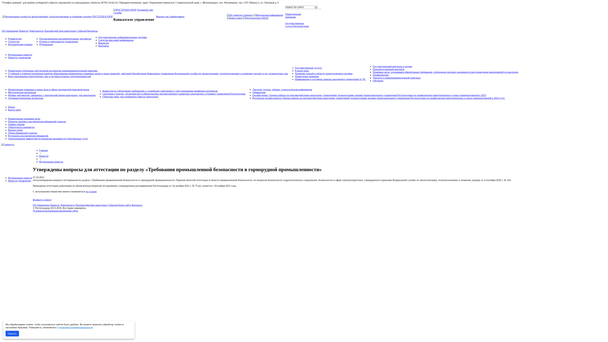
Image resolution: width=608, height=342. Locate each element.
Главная (43, 150)
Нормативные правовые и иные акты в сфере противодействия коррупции (48, 89)
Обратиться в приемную (21, 127)
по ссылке (91, 191)
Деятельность (67, 205)
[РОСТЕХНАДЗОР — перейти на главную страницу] (57, 16)
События (112, 205)
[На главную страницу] (240, 15)
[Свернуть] (7, 144)
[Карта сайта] (234, 18)
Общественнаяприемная (293, 15)
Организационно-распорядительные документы (65, 38)
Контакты (103, 45)
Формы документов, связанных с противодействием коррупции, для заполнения (51, 95)
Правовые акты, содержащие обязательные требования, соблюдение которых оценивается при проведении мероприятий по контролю (445, 72)
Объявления (259, 92)
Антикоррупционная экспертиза (25, 98)
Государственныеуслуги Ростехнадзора (297, 25)
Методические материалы (22, 92)
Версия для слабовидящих (170, 16)
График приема (16, 124)
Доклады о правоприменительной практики (397, 77)
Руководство (15, 38)
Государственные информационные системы (122, 37)
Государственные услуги (308, 67)
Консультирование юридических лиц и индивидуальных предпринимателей (49, 76)
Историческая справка (20, 44)
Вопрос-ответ (15, 130)
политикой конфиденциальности (76, 327)
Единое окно (302, 70)
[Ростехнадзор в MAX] (256, 18)
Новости (43, 156)
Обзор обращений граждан (22, 133)
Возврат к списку (42, 199)
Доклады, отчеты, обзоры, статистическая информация (282, 89)
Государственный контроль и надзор (392, 66)
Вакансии (103, 43)
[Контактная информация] (268, 15)
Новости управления (19, 57)
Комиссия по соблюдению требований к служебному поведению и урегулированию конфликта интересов (160, 91)
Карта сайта (14, 109)
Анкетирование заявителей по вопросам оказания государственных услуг (48, 138)
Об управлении (41, 205)
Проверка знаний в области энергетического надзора (323, 73)
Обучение (378, 80)
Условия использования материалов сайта (55, 210)
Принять (12, 333)
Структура (13, 41)
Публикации (46, 44)
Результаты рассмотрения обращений (28, 135)
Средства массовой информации (116, 40)
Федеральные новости (20, 54)
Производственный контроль (388, 69)
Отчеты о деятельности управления (58, 41)
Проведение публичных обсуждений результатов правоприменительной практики (53, 70)
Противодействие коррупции (91, 205)
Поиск (11, 107)
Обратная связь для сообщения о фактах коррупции (130, 96)
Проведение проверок (307, 76)
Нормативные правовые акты (24, 118)
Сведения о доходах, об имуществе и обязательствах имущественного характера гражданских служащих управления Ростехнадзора (173, 93)
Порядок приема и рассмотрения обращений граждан (37, 121)
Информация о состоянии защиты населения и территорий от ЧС (330, 79)
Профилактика (381, 75)
